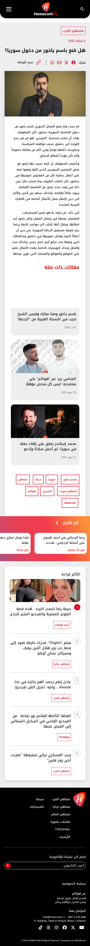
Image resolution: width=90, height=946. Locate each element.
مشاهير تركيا (61, 807)
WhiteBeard (80, 940)
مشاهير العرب (73, 30)
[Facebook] (73, 62)
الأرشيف (64, 837)
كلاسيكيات (37, 807)
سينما (40, 799)
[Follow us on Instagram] (56, 928)
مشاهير (22, 479)
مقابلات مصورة (60, 822)
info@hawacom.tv (53, 917)
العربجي (47, 491)
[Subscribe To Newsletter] (8, 865)
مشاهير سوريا (68, 491)
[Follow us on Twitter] (73, 928)
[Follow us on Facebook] (65, 928)
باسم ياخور (70, 479)
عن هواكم (79, 893)
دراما (38, 479)
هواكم (32, 491)
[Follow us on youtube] (81, 928)
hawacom (70, 503)
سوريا (51, 479)
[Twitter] (66, 62)
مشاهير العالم (60, 814)
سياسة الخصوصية (74, 884)
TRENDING (62, 829)
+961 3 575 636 (76, 917)
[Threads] (48, 928)
